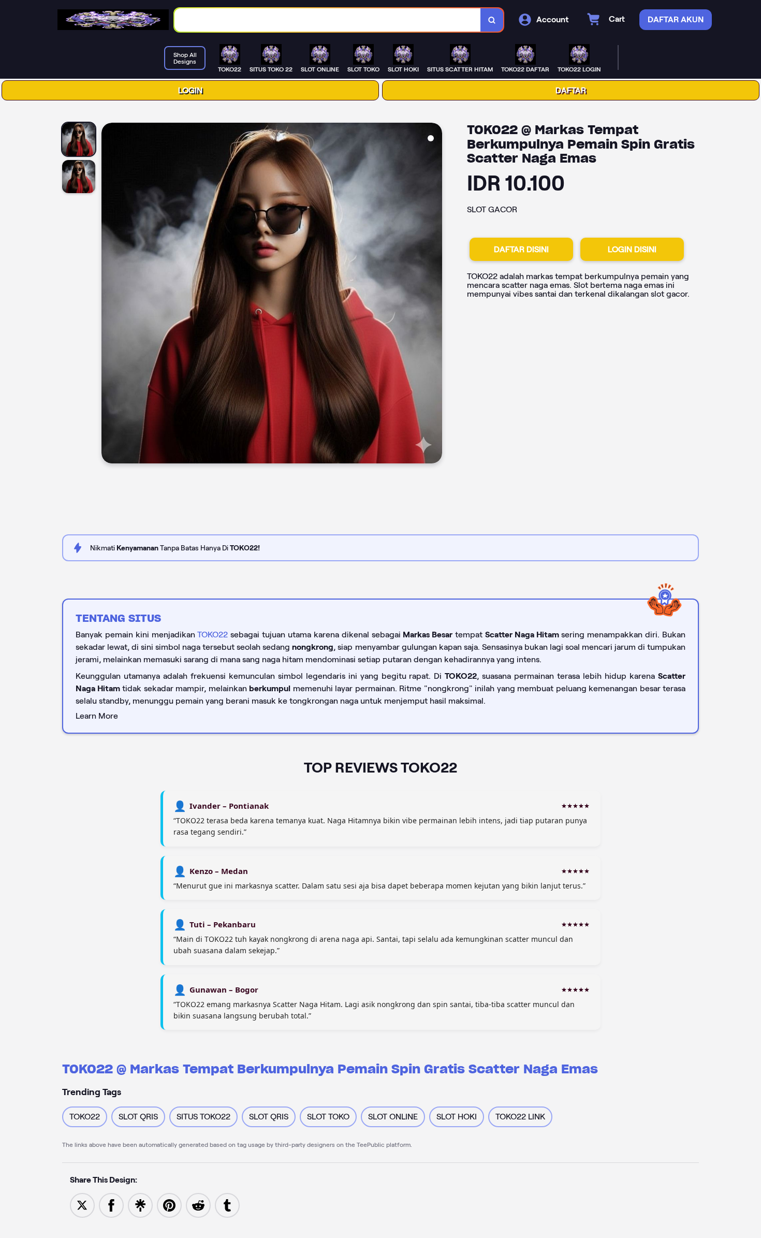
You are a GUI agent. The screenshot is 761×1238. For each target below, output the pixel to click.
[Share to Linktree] (140, 1204)
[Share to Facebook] (111, 1204)
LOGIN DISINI (632, 249)
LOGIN (190, 90)
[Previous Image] (109, 294)
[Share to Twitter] (82, 1204)
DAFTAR (570, 90)
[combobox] (327, 20)
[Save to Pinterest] (169, 1204)
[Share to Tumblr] (227, 1204)
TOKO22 (212, 634)
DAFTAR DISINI (521, 249)
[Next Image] (434, 294)
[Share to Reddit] (198, 1204)
